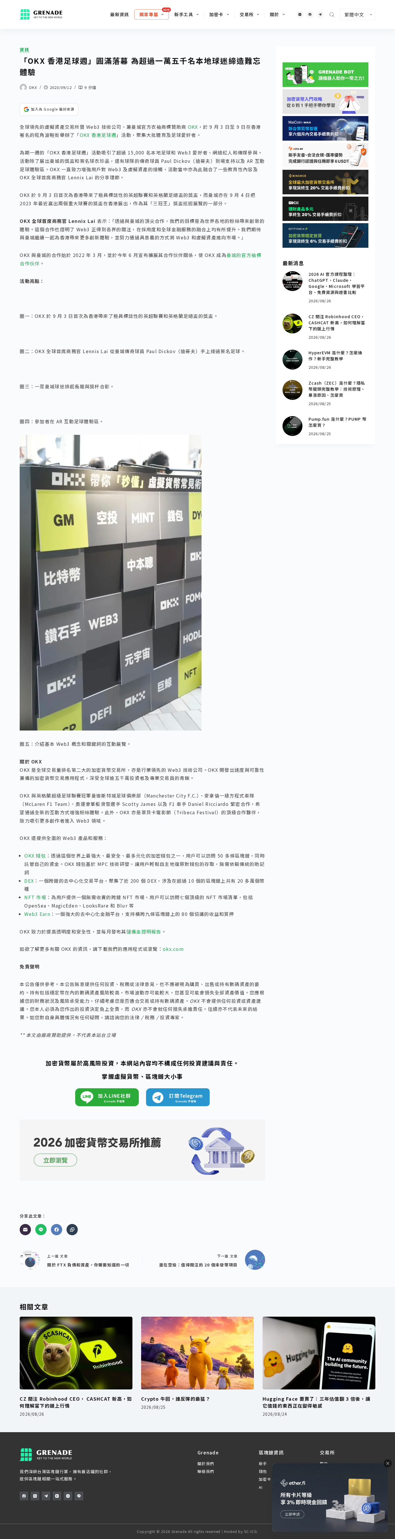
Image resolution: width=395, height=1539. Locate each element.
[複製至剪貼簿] (72, 1229)
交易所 (247, 14)
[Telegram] (320, 14)
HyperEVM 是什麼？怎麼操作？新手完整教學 (336, 356)
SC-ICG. (251, 1531)
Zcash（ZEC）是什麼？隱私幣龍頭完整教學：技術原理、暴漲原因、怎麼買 (337, 389)
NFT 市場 (35, 897)
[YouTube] (57, 1496)
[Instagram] (300, 14)
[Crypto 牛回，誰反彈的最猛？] (197, 1353)
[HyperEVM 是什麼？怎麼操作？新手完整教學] (292, 360)
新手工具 (183, 14)
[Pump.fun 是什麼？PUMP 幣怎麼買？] (292, 426)
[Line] (41, 1229)
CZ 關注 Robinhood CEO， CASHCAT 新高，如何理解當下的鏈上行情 (337, 322)
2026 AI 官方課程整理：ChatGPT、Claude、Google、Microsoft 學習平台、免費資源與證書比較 (337, 283)
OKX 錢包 (35, 855)
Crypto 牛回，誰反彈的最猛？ (176, 1398)
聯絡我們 (206, 1471)
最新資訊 (119, 14)
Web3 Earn (37, 913)
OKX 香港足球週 (98, 134)
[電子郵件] (25, 1229)
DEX (29, 880)
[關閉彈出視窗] (388, 1463)
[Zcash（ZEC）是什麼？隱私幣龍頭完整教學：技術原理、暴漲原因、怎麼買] (292, 390)
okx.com (173, 948)
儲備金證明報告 (143, 931)
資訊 (24, 50)
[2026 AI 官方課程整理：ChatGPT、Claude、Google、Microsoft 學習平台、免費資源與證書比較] (292, 281)
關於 (274, 14)
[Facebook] (310, 14)
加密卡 (216, 14)
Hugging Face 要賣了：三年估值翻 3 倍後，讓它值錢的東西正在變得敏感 (316, 1402)
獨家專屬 (148, 14)
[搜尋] (332, 14)
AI (261, 1487)
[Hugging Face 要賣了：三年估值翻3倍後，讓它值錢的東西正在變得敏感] (319, 1353)
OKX (193, 126)
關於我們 (206, 1463)
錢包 (263, 1471)
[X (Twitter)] (35, 1496)
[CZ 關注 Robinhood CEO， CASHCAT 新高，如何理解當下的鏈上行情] (292, 323)
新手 (263, 1463)
